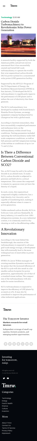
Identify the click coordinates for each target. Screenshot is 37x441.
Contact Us (6, 425)
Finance (5, 406)
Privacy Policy (7, 430)
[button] (5, 344)
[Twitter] (4, 378)
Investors (5, 411)
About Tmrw (6, 423)
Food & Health (7, 403)
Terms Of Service (8, 428)
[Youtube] (8, 378)
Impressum (6, 433)
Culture (5, 408)
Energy (4, 401)
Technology (6, 17)
